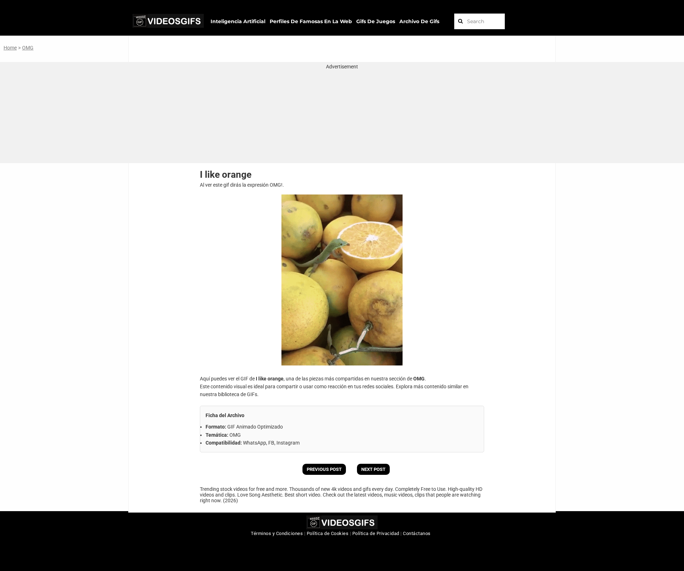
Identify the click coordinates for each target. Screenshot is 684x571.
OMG (27, 48)
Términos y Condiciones (277, 533)
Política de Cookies (328, 533)
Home (10, 48)
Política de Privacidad (375, 533)
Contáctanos (417, 533)
